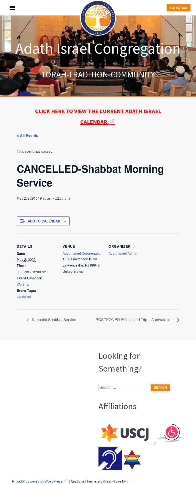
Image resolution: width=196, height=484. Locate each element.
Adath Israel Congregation (98, 48)
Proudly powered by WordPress (37, 481)
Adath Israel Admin (123, 253)
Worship (23, 284)
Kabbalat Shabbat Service (53, 319)
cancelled (24, 296)
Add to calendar (44, 221)
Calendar (178, 7)
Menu (7, 7)
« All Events (27, 135)
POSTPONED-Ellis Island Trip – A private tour (135, 319)
